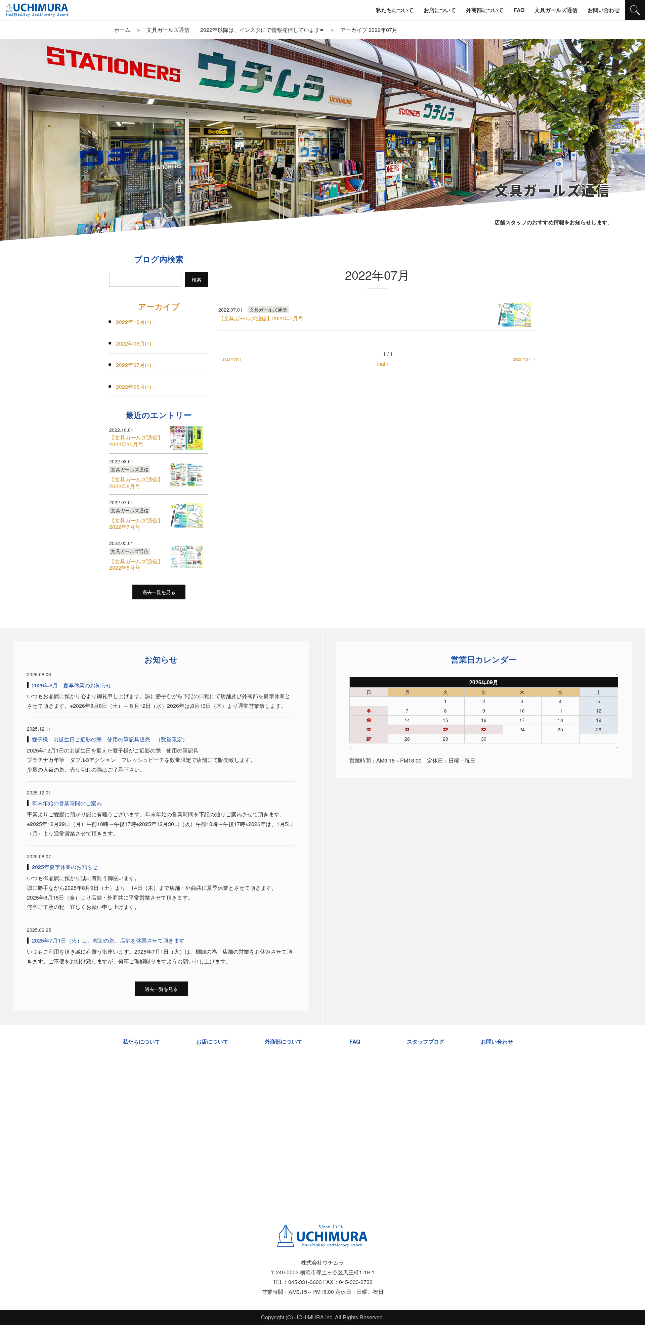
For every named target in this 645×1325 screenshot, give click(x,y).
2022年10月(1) (133, 322)
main (382, 363)
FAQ (354, 1041)
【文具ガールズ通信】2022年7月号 (260, 318)
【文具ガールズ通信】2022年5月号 (136, 564)
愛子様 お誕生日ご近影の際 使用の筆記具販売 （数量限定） (110, 739)
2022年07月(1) (133, 365)
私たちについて (141, 1041)
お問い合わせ (497, 1041)
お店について (212, 1041)
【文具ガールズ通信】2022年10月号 (136, 440)
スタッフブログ (425, 1041)
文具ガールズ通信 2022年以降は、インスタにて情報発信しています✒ (235, 30)
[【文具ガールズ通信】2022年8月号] (186, 475)
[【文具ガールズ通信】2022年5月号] (186, 556)
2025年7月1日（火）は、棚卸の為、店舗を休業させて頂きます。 (111, 940)
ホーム (122, 30)
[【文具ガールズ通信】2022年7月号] (514, 315)
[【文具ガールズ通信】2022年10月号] (186, 438)
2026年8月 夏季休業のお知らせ (72, 685)
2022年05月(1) (133, 387)
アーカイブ (159, 306)
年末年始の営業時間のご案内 (67, 803)
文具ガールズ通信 (268, 309)
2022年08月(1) (133, 343)
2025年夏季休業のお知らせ (65, 867)
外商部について (283, 1041)
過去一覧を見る (158, 592)
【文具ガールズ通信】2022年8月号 (136, 482)
